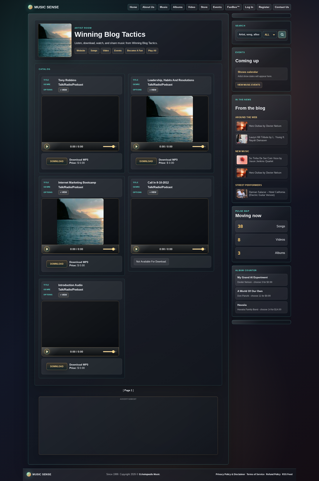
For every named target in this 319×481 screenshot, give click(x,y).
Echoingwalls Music (149, 474)
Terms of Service (256, 474)
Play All (152, 50)
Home (133, 7)
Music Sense (46, 7)
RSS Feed (287, 474)
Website (81, 50)
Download (57, 161)
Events (217, 7)
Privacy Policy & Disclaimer (230, 474)
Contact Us (282, 7)
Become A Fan (135, 50)
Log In (249, 7)
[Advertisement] (128, 427)
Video (191, 7)
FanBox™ (233, 7)
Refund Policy (273, 474)
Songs (94, 50)
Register (264, 7)
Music (163, 7)
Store (204, 7)
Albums (178, 7)
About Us (148, 7)
